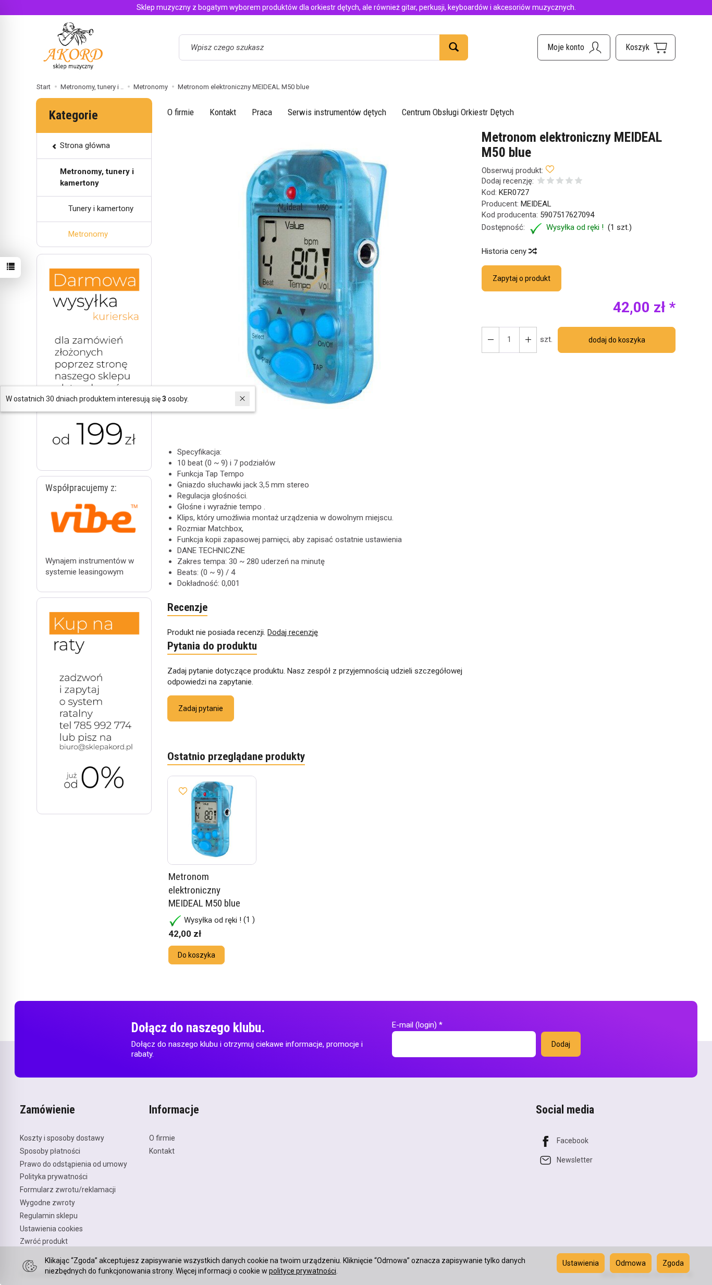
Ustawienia (580, 1263)
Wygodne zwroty (47, 1202)
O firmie (180, 112)
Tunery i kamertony (100, 208)
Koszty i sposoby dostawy (62, 1138)
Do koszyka (196, 955)
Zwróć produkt (44, 1241)
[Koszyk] (646, 47)
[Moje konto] (573, 47)
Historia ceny (505, 251)
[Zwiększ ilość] (490, 340)
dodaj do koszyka (616, 340)
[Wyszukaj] (453, 47)
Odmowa (631, 1263)
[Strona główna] (72, 45)
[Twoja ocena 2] (550, 181)
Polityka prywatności (54, 1176)
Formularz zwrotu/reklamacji (68, 1189)
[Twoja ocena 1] (541, 181)
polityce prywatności (302, 1271)
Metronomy (88, 234)
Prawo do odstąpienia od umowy (73, 1164)
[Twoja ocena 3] (559, 181)
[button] (315, 280)
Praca (262, 112)
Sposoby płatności (50, 1151)
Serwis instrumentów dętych (337, 112)
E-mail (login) (414, 1025)
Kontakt (223, 112)
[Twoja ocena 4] (569, 181)
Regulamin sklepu (49, 1215)
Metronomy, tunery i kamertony (97, 177)
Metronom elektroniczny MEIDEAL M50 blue (204, 890)
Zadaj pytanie (200, 708)
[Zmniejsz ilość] (528, 340)
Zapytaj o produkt (521, 278)
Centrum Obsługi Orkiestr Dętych (458, 112)
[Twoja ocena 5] (578, 181)
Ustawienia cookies (51, 1229)
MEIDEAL (536, 204)
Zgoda (673, 1263)
